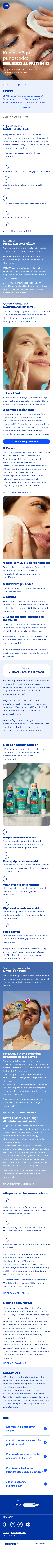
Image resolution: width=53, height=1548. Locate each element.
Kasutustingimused (21, 1536)
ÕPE (26, 117)
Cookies (6, 1532)
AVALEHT (7, 117)
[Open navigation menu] (46, 6)
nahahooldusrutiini (29, 314)
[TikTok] (20, 1524)
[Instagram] (12, 1524)
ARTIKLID (18, 117)
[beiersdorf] (12, 1544)
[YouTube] (27, 1524)
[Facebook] (5, 1524)
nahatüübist (9, 286)
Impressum (35, 1536)
